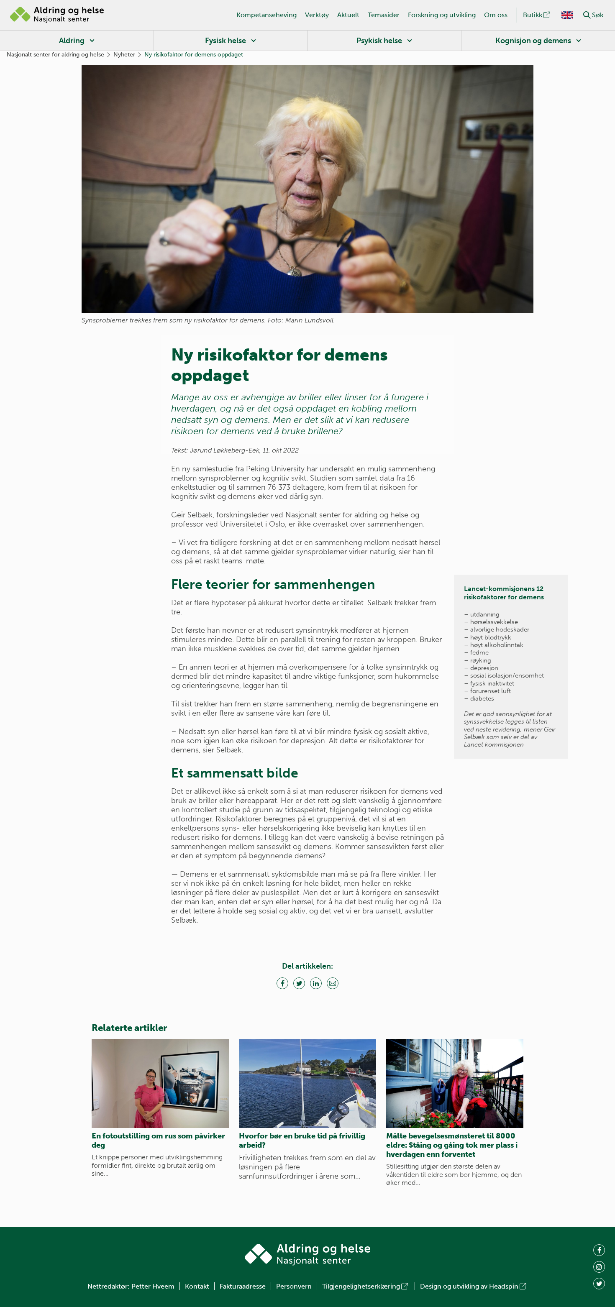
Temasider (384, 15)
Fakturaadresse (243, 1286)
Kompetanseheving (266, 15)
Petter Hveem (152, 1286)
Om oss (495, 15)
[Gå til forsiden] (57, 15)
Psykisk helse (379, 40)
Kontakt (197, 1286)
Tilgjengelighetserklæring (361, 1286)
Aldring (72, 40)
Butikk (532, 15)
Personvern (294, 1286)
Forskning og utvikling (442, 15)
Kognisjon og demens (533, 40)
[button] (587, 15)
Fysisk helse (225, 40)
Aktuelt (348, 15)
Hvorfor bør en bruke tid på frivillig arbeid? (302, 1140)
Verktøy (317, 15)
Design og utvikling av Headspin (469, 1286)
